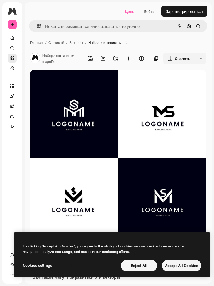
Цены (130, 11)
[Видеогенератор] (12, 116)
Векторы (76, 42)
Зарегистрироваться (184, 11)
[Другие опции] (128, 58)
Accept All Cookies (181, 265)
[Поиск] (12, 48)
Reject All (139, 265)
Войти (149, 11)
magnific (48, 61)
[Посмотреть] (12, 68)
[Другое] (12, 274)
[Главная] (12, 38)
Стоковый (56, 42)
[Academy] (12, 264)
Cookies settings (37, 265)
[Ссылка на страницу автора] (35, 58)
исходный (67, 80)
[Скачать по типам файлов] (200, 58)
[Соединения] (12, 254)
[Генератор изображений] (12, 106)
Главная (36, 42)
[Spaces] (12, 96)
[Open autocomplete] (37, 26)
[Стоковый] (12, 58)
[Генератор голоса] (12, 126)
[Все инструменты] (12, 86)
